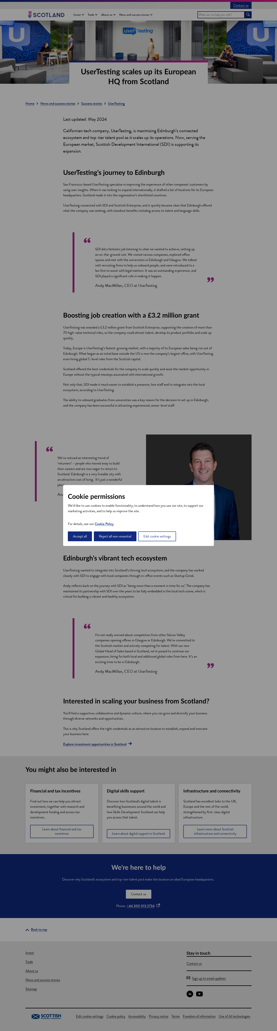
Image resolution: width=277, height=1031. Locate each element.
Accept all (80, 536)
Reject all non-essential (115, 536)
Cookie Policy (104, 523)
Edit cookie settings (157, 536)
